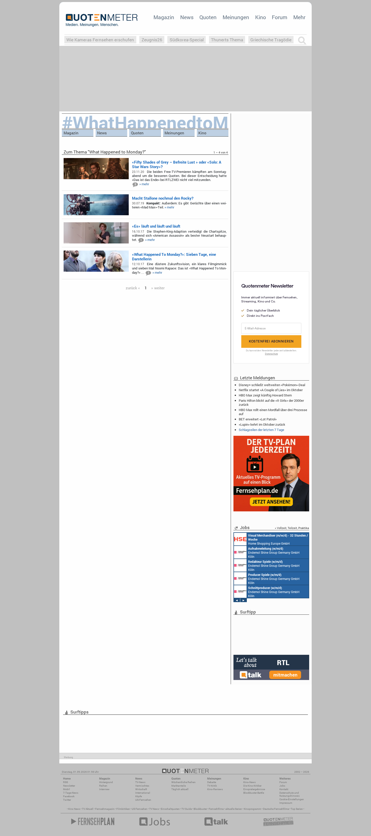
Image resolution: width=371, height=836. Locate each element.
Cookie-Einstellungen (291, 799)
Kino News (74, 809)
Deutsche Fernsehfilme (276, 809)
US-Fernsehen (143, 799)
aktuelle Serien (233, 809)
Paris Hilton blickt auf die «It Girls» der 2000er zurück (271, 402)
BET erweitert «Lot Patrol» (258, 419)
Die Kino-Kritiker (252, 785)
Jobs (282, 785)
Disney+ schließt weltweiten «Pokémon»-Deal (272, 385)
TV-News (140, 782)
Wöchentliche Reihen (183, 782)
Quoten (208, 17)
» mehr (144, 184)
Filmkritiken (123, 809)
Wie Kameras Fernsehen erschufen (100, 40)
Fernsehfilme (216, 809)
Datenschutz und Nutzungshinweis (289, 794)
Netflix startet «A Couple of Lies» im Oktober (271, 390)
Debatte (211, 782)
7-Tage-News (70, 792)
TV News (154, 809)
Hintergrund (106, 782)
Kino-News (249, 782)
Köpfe (138, 796)
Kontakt (283, 789)
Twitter (67, 799)
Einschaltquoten (170, 809)
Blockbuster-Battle (253, 792)
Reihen (103, 785)
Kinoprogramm (252, 809)
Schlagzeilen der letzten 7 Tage (261, 429)
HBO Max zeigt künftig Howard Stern (265, 395)
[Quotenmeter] (101, 20)
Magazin (163, 17)
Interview (104, 789)
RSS (65, 782)
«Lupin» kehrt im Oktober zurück (262, 424)
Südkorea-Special (187, 40)
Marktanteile (178, 785)
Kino (260, 17)
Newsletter (69, 785)
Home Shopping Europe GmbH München (278, 539)
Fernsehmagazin (105, 809)
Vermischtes (142, 785)
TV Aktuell (87, 809)
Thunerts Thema (227, 40)
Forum (279, 17)
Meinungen (236, 17)
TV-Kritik (212, 785)
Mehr (299, 17)
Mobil (66, 789)
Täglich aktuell (180, 789)
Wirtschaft (141, 789)
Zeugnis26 (152, 40)
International (142, 792)
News (187, 17)
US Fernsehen (139, 809)
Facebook (68, 796)
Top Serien (297, 809)
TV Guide (186, 809)
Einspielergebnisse (254, 789)
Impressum (285, 802)
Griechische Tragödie (271, 40)
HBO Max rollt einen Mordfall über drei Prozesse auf (273, 412)
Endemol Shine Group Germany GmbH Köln (274, 552)
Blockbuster (200, 809)
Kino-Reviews (215, 789)
